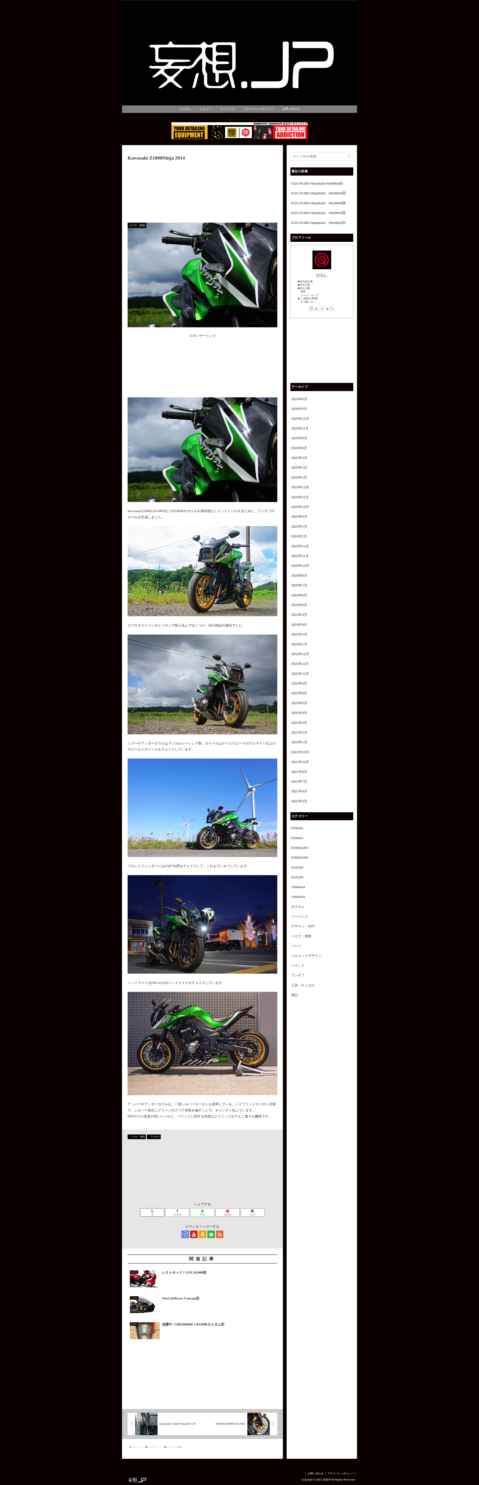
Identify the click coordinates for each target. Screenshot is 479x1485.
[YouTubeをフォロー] (194, 1234)
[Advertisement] (202, 190)
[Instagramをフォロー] (185, 1234)
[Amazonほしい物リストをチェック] (202, 1234)
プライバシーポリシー (340, 1473)
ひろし (321, 275)
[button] (253, 1212)
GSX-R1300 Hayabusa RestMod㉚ (318, 193)
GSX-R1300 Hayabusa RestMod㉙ (318, 203)
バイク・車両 (138, 1136)
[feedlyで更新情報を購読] (211, 1234)
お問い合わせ (315, 1473)
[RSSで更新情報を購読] (219, 1234)
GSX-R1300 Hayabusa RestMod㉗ (318, 223)
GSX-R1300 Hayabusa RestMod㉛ (317, 183)
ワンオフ (155, 1136)
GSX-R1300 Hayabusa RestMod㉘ (318, 213)
